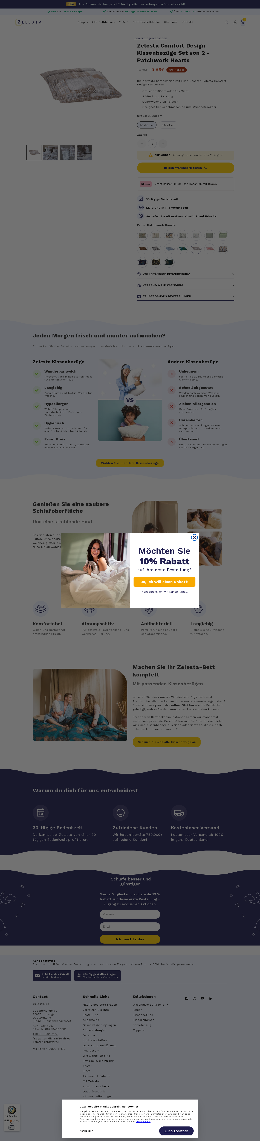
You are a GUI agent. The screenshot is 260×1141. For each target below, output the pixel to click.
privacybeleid (143, 1122)
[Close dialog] (194, 537)
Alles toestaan (176, 1131)
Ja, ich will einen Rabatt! (164, 582)
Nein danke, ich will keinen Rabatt (164, 591)
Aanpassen (86, 1130)
